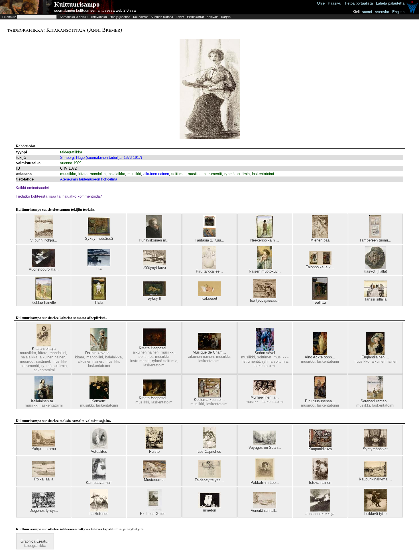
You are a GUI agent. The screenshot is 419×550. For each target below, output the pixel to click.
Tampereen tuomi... (375, 240)
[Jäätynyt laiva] (154, 264)
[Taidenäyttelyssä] (209, 476)
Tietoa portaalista (358, 3)
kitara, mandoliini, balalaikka (101, 174)
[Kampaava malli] (99, 479)
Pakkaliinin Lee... (265, 482)
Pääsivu (334, 3)
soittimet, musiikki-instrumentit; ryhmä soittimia (210, 174)
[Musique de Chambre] (209, 349)
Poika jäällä (43, 479)
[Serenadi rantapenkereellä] (375, 397)
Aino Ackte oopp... (320, 357)
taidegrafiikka (71, 152)
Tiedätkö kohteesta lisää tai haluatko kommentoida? (59, 196)
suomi (367, 12)
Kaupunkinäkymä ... (375, 479)
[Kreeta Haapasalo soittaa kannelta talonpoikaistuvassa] (154, 394)
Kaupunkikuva (320, 449)
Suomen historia (162, 17)
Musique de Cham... (209, 352)
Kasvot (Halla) (375, 271)
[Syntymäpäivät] (375, 445)
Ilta (98, 268)
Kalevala (212, 17)
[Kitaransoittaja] (43, 345)
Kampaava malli (99, 482)
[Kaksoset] (209, 295)
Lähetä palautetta (390, 3)
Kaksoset (209, 298)
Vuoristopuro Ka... (44, 269)
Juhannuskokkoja (320, 514)
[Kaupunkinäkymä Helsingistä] (375, 476)
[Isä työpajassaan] (264, 297)
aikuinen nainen (156, 174)
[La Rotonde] (99, 510)
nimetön (209, 510)
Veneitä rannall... (264, 510)
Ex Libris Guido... (154, 514)
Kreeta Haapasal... (154, 348)
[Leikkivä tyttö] (375, 510)
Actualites (99, 451)
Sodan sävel (265, 353)
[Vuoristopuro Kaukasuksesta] (43, 266)
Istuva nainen (320, 482)
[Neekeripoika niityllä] (264, 237)
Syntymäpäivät (375, 449)
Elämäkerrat (195, 17)
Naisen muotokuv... (265, 271)
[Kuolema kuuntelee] (209, 396)
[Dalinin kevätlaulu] (98, 349)
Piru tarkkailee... (209, 271)
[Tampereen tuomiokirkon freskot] (375, 237)
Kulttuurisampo (77, 4)
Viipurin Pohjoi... (43, 240)
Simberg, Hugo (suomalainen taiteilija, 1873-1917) (101, 157)
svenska (382, 12)
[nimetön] (209, 507)
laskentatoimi (263, 174)
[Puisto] (154, 448)
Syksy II (154, 298)
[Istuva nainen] (320, 479)
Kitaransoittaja (44, 348)
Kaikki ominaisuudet (32, 188)
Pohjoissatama (43, 449)
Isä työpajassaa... (265, 300)
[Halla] (98, 299)
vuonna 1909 (70, 163)
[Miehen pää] (320, 237)
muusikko (68, 174)
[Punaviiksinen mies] (154, 237)
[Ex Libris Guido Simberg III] (154, 510)
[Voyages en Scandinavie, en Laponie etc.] (264, 444)
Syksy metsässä (99, 238)
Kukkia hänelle (44, 302)
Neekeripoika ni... (264, 240)
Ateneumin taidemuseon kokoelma (88, 179)
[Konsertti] (99, 397)
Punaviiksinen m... (154, 240)
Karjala (226, 17)
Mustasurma (154, 480)
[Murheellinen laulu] (264, 394)
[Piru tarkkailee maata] (209, 268)
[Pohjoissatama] (43, 445)
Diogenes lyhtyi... (43, 510)
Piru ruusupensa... (320, 401)
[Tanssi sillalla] (375, 296)
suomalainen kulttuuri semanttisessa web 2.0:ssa (95, 10)
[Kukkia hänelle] (43, 299)
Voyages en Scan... (265, 447)
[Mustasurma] (154, 476)
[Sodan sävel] (265, 349)
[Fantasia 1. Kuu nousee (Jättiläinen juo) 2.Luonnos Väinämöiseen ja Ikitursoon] (209, 237)
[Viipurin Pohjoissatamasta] (43, 237)
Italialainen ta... (43, 401)
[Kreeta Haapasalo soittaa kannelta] (154, 344)
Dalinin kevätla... (99, 353)
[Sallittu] (320, 299)
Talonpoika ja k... (320, 267)
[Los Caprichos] (209, 448)
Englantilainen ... (375, 357)
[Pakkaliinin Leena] (264, 479)
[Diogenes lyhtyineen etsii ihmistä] (43, 507)
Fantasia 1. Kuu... (209, 240)
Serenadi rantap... (375, 401)
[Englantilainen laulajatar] (375, 354)
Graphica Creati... (35, 541)
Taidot (180, 17)
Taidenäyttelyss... (209, 480)
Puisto (154, 451)
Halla (99, 302)
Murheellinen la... (265, 397)
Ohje (321, 3)
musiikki (134, 174)
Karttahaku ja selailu (74, 17)
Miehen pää (319, 240)
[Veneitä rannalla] (264, 507)
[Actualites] (99, 448)
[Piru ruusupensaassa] (320, 397)
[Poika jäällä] (43, 476)
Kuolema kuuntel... (209, 399)
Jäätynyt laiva (154, 267)
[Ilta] (99, 265)
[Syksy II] (154, 295)
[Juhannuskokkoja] (320, 510)
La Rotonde (99, 514)
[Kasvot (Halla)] (375, 268)
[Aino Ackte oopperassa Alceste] (320, 354)
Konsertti (98, 401)
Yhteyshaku (98, 17)
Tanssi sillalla (375, 299)
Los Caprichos (209, 451)
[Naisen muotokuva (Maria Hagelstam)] (264, 268)
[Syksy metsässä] (99, 235)
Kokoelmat (140, 17)
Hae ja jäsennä (120, 17)
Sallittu (320, 302)
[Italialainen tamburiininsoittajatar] (43, 397)
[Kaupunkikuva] (320, 445)
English (398, 12)
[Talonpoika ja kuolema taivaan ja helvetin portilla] (320, 263)
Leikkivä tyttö (375, 514)
